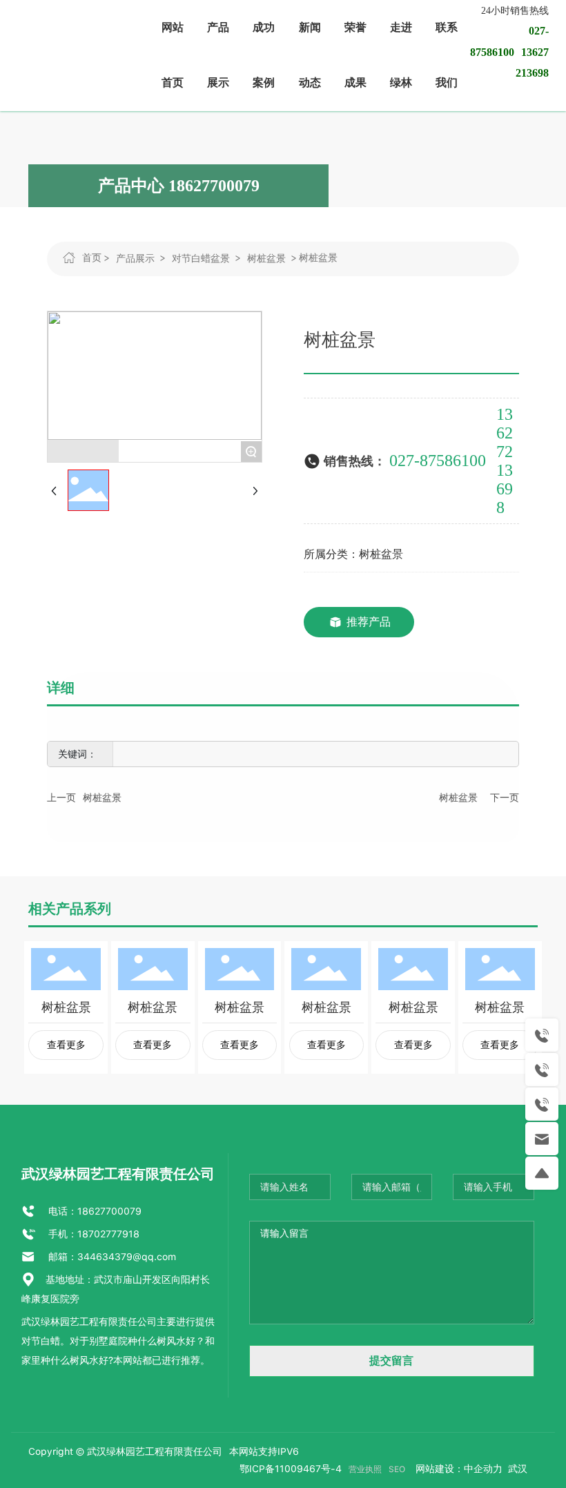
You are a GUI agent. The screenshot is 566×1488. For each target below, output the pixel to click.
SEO (397, 1469)
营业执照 (365, 1469)
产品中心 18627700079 (179, 186)
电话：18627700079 (94, 1211)
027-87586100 (437, 461)
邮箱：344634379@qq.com (111, 1256)
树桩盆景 (266, 258)
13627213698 (504, 460)
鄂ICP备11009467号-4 (291, 1468)
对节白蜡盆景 (201, 258)
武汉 (516, 1468)
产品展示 (135, 258)
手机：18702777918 (92, 1233)
